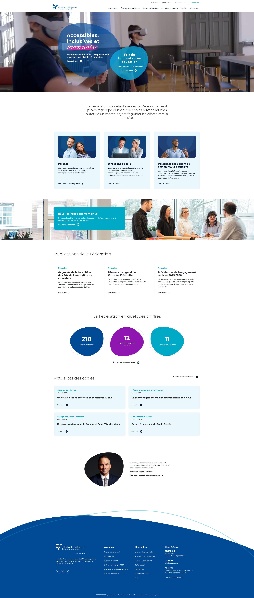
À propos (178, 2)
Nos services (109, 556)
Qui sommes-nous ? (112, 552)
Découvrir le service (67, 224)
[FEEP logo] (70, 549)
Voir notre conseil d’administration (145, 476)
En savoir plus (73, 61)
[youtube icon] (62, 571)
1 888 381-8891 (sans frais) (175, 556)
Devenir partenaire (111, 574)
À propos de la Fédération (124, 362)
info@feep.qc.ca (171, 563)
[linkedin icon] (67, 571)
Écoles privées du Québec (130, 8)
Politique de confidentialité (127, 595)
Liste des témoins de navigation (149, 595)
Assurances (155, 2)
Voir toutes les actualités (184, 377)
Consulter (62, 293)
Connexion (195, 3)
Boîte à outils (194, 8)
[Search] (187, 2)
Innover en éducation (150, 8)
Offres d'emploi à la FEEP (114, 565)
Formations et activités (169, 8)
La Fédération (113, 8)
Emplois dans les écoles (144, 552)
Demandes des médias (174, 578)
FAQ (136, 578)
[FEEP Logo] (65, 7)
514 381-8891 (170, 553)
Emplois (184, 8)
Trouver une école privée (69, 184)
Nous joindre (167, 2)
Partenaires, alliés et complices (116, 569)
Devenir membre (111, 561)
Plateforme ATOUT (142, 574)
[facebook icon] (58, 571)
